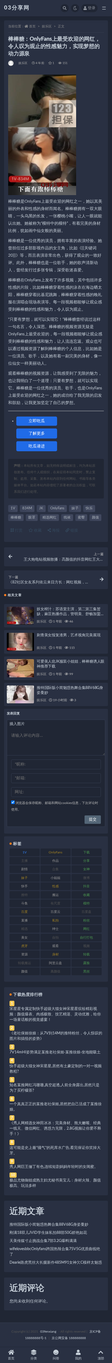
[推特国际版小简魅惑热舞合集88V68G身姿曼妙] (20, 694)
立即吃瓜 (37, 421)
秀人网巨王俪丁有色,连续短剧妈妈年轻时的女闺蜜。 (54, 1167)
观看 (55, 946)
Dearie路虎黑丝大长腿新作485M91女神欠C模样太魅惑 (56, 1262)
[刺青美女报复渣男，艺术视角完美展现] (20, 642)
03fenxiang (48, 1331)
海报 (55, 530)
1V (13, 508)
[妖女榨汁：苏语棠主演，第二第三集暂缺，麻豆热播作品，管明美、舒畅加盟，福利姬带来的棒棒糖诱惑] (20, 616)
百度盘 (86, 911)
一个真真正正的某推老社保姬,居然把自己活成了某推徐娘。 (56, 1106)
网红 (86, 928)
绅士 (55, 928)
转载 (86, 954)
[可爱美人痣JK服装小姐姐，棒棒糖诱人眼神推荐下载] (20, 668)
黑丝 (86, 971)
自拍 (55, 937)
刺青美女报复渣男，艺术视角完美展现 (69, 635)
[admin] (11, 63)
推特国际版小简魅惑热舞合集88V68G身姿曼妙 (49, 1225)
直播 (24, 920)
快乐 (89, 508)
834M (27, 508)
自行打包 (86, 937)
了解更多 (37, 433)
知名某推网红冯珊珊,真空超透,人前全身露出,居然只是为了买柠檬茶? (54, 1087)
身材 (55, 954)
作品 (55, 860)
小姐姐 (55, 877)
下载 (86, 852)
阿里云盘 (55, 963)
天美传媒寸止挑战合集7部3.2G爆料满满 (43, 1241)
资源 (24, 954)
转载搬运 (24, 963)
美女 (24, 937)
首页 (32, 26)
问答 (56, 1358)
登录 (91, 8)
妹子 (75, 508)
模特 (86, 903)
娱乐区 (47, 26)
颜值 (95, 517)
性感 (55, 886)
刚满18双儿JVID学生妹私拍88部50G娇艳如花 (48, 1233)
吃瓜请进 (37, 446)
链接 (73, 530)
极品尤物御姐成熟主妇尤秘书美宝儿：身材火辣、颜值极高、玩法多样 (55, 1183)
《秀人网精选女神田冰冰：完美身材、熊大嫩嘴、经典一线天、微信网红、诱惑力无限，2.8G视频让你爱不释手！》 (55, 1128)
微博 (86, 877)
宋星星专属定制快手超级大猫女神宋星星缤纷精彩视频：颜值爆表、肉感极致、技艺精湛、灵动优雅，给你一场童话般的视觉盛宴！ (55, 1014)
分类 (33, 1358)
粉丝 (86, 920)
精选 (24, 928)
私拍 (55, 920)
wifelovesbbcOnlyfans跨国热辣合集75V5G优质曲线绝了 (55, 1251)
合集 (55, 869)
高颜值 (55, 971)
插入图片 (17, 724)
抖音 (86, 886)
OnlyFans (57, 508)
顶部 (101, 1358)
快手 (24, 886)
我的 (78, 1358)
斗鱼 (24, 903)
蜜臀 (81, 517)
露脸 (86, 963)
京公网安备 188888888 (69, 1338)
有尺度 (55, 903)
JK (41, 508)
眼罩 (31, 517)
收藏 (37, 530)
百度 (24, 911)
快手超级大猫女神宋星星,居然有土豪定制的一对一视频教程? (56, 1068)
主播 (24, 860)
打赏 (18, 530)
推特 (24, 895)
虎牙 (24, 946)
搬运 (55, 895)
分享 (86, 860)
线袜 (67, 517)
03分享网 (17, 8)
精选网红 (49, 517)
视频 (86, 946)
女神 (86, 869)
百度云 (55, 911)
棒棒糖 (16, 517)
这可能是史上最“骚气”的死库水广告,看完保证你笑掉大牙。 (55, 1150)
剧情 (24, 869)
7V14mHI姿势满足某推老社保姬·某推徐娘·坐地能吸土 (55, 1052)
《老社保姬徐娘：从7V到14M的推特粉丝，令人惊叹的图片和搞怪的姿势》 (56, 1036)
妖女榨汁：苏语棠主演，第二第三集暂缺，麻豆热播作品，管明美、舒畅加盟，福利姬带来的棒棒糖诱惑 (70, 614)
